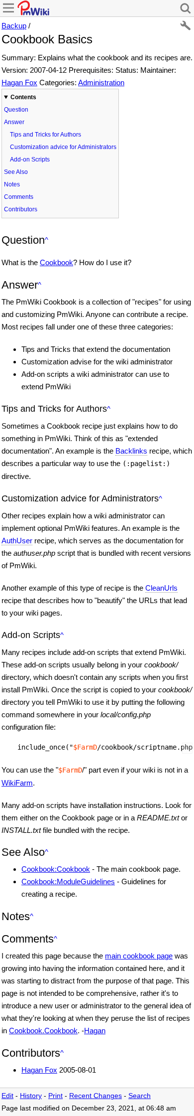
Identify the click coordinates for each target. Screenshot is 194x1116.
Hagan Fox (19, 82)
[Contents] (46, 240)
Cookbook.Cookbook (43, 1030)
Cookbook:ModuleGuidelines (68, 881)
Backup (13, 25)
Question (16, 109)
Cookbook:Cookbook (55, 869)
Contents (23, 97)
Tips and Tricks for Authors (45, 134)
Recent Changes (95, 1096)
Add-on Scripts (30, 159)
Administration (101, 82)
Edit (7, 1096)
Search (139, 1096)
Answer (14, 122)
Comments (18, 196)
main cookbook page (139, 956)
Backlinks (131, 451)
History (31, 1096)
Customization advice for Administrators (63, 147)
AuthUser (16, 540)
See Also (16, 171)
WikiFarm (17, 783)
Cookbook (56, 262)
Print (55, 1096)
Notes (12, 184)
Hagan (94, 1030)
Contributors (20, 209)
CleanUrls (161, 588)
